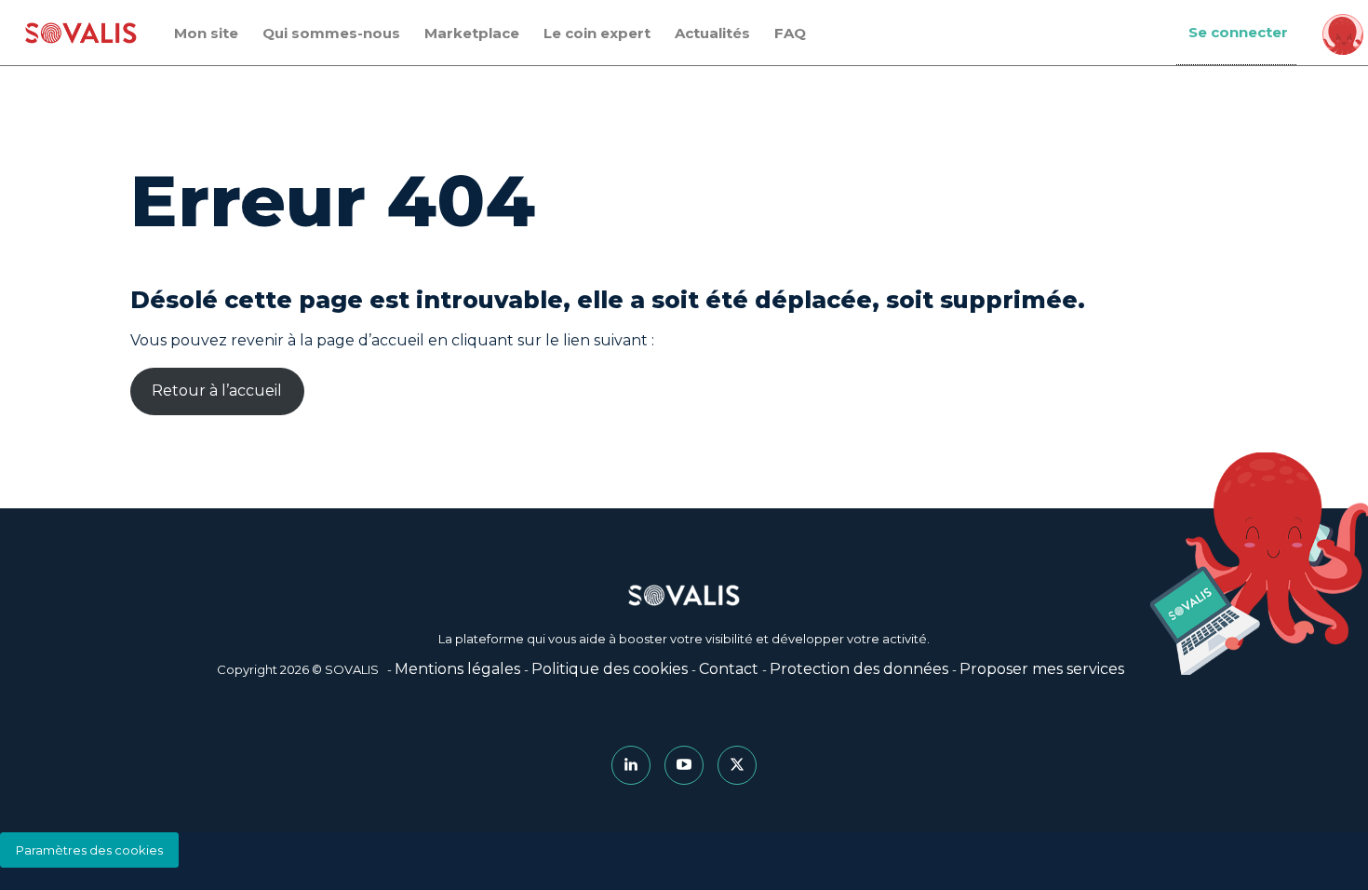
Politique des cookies (609, 669)
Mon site (206, 33)
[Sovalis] (81, 33)
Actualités (712, 33)
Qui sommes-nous (331, 33)
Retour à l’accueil (217, 390)
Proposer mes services (1041, 669)
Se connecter (1238, 32)
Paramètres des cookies (89, 850)
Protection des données (859, 669)
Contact (728, 669)
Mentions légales (457, 669)
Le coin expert (596, 33)
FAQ (790, 33)
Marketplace (471, 33)
